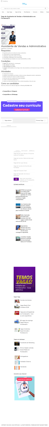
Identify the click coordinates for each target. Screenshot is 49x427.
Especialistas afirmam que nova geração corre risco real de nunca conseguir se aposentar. (23, 229)
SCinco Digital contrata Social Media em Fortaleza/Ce (26, 350)
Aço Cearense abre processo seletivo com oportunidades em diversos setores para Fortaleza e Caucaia (23, 207)
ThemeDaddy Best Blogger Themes (39, 425)
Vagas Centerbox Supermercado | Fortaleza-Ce (25, 331)
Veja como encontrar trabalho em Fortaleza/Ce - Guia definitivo (27, 180)
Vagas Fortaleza (15, 425)
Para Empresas (27, 12)
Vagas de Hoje (18, 12)
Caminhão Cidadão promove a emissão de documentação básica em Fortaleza (26, 239)
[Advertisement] (24, 139)
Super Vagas (9, 12)
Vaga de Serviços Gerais (20, 163)
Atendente (23, 367)
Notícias (41, 12)
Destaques (24, 150)
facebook (9, 125)
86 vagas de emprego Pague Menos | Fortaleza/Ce (26, 322)
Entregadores (24, 356)
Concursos (35, 12)
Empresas (31, 150)
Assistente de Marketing (27, 343)
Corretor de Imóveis (26, 300)
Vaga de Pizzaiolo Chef (20, 170)
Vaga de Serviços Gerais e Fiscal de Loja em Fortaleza (24, 154)
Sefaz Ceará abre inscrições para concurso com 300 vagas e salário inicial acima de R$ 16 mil (24, 218)
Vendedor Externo (25, 361)
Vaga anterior (8, 120)
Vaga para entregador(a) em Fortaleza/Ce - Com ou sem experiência (27, 314)
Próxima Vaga (39, 120)
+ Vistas (17, 150)
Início (3, 12)
